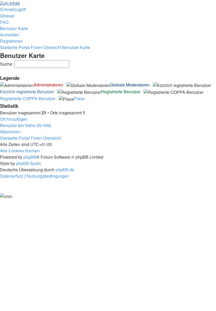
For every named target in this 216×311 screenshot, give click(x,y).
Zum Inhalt (10, 3)
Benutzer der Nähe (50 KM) (25, 125)
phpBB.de (65, 170)
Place (79, 98)
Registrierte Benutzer (120, 92)
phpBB (29, 157)
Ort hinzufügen (13, 119)
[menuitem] (7, 16)
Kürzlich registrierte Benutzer (27, 92)
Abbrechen (10, 132)
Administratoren (48, 85)
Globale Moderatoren (130, 85)
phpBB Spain (28, 163)
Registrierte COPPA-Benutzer (28, 98)
